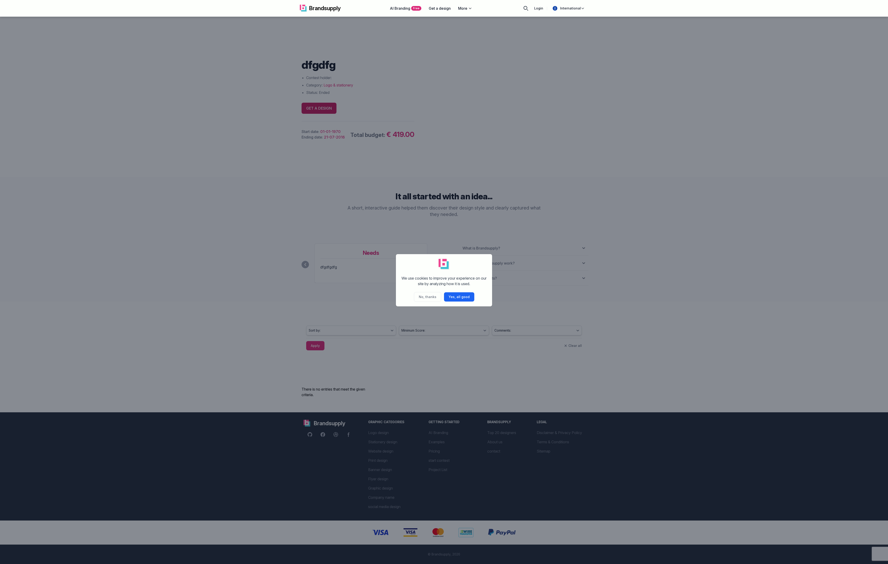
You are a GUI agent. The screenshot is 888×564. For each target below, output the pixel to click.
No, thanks (427, 297)
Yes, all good (459, 297)
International (570, 8)
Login (538, 8)
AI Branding (404, 8)
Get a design (440, 8)
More (462, 8)
